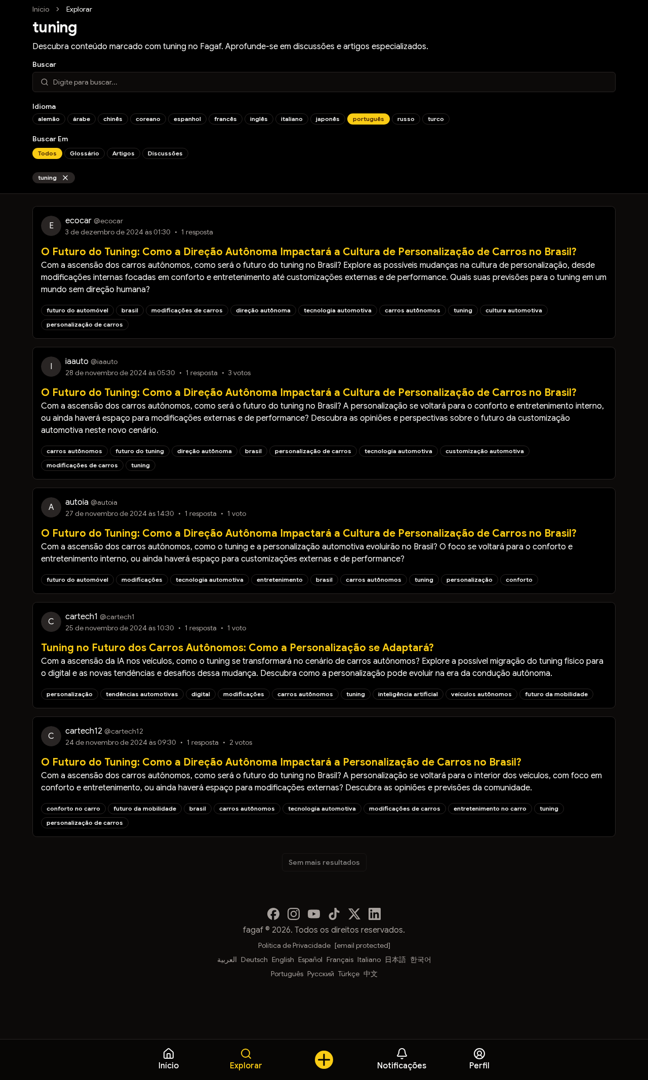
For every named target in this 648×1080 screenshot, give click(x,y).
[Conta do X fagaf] (354, 914)
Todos (47, 153)
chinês (113, 119)
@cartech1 (117, 616)
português (368, 119)
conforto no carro (73, 808)
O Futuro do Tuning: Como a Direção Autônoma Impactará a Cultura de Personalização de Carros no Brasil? (309, 252)
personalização (470, 579)
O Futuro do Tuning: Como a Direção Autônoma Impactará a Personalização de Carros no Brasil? (281, 762)
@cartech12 (123, 731)
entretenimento (280, 579)
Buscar (44, 64)
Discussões (165, 153)
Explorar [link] (79, 9)
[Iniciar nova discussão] (324, 1060)
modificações (142, 579)
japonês (328, 119)
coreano (148, 119)
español (310, 959)
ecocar (78, 221)
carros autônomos (412, 310)
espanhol (187, 119)
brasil (130, 310)
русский (320, 973)
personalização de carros (85, 324)
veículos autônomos (481, 694)
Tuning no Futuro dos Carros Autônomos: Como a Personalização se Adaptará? (237, 648)
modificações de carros (187, 310)
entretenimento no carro (490, 808)
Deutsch (254, 959)
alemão (49, 119)
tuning (47, 177)
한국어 (420, 959)
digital (200, 694)
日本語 (395, 959)
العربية (227, 959)
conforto (519, 579)
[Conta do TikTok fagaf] (334, 914)
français (340, 959)
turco (436, 119)
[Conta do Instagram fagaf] (294, 914)
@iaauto (104, 361)
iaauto (77, 361)
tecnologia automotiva (338, 310)
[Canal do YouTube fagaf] (314, 914)
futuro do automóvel (77, 310)
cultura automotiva (513, 310)
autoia (77, 502)
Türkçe (348, 973)
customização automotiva (485, 451)
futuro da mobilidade (556, 694)
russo (406, 119)
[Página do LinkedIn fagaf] (375, 914)
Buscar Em (50, 138)
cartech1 (81, 617)
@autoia (104, 502)
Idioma (44, 106)
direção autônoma (263, 310)
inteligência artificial (408, 694)
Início (40, 9)
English (283, 959)
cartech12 (83, 731)
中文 (370, 973)
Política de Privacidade (294, 945)
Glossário (84, 153)
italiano (292, 119)
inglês (259, 119)
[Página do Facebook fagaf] (273, 914)
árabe (81, 119)
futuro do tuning (139, 451)
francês (225, 119)
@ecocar (108, 220)
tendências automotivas (142, 694)
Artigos (123, 153)
